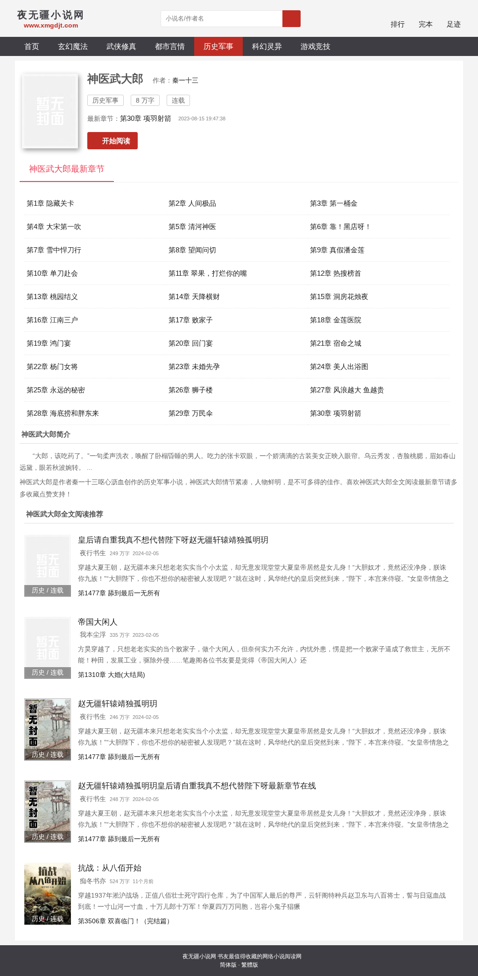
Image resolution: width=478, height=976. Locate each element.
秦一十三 (185, 80)
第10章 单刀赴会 (52, 273)
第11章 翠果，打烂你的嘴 (208, 273)
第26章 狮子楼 (191, 390)
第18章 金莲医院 (335, 320)
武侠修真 (121, 46)
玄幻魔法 (73, 46)
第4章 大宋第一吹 (54, 226)
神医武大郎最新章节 (67, 169)
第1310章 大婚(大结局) (111, 674)
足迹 (454, 24)
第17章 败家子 (191, 320)
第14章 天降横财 (194, 296)
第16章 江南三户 (52, 320)
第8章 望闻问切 (192, 250)
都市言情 (170, 46)
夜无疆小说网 (199, 956)
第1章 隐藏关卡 (50, 203)
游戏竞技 (315, 46)
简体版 (228, 965)
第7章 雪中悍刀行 (54, 250)
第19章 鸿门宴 (49, 343)
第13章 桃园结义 (52, 296)
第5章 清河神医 (192, 226)
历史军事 (218, 46)
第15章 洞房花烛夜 (339, 296)
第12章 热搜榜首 (335, 273)
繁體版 (249, 965)
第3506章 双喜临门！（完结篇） (125, 921)
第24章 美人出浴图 (339, 366)
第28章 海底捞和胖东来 (63, 413)
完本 (426, 24)
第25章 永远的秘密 (56, 390)
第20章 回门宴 (191, 343)
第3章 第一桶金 (334, 203)
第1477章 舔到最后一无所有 (119, 593)
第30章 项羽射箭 (145, 118)
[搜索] (291, 18)
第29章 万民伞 (191, 413)
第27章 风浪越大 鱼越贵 (347, 390)
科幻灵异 (267, 46)
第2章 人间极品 (192, 203)
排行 (398, 24)
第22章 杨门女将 (52, 366)
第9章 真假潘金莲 (337, 250)
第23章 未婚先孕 (194, 366)
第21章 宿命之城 (335, 343)
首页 (31, 46)
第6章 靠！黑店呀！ (341, 226)
